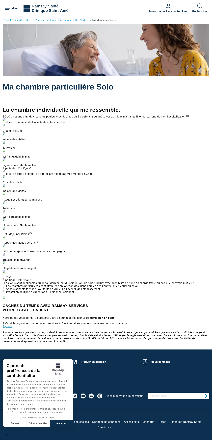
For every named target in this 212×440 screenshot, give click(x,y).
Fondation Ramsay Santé (185, 421)
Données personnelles (106, 421)
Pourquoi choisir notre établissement (53, 20)
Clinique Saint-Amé (50, 10)
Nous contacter (160, 361)
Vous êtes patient (23, 20)
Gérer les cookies (38, 423)
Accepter (61, 423)
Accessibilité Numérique (139, 421)
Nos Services (81, 20)
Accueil (7, 20)
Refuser (15, 423)
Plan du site (104, 427)
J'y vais (7, 326)
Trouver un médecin (93, 361)
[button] (7, 434)
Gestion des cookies (76, 421)
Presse (162, 421)
